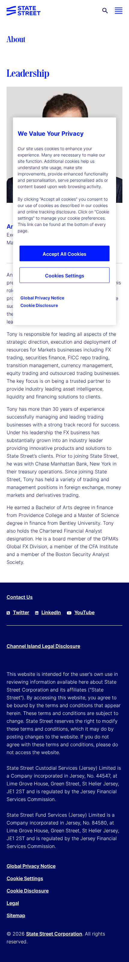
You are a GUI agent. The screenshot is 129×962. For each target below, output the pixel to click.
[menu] (118, 10)
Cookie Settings (25, 878)
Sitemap (16, 915)
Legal (13, 903)
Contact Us (20, 597)
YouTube (84, 612)
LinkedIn (51, 612)
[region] (64, 221)
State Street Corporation (54, 934)
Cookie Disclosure (28, 891)
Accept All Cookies (64, 254)
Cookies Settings (64, 276)
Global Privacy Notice (31, 866)
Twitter (21, 612)
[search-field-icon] (105, 10)
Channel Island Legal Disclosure (43, 646)
